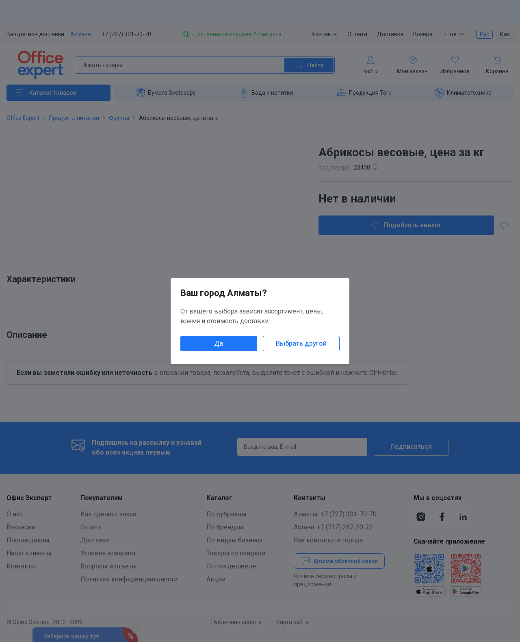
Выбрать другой (301, 343)
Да (218, 343)
